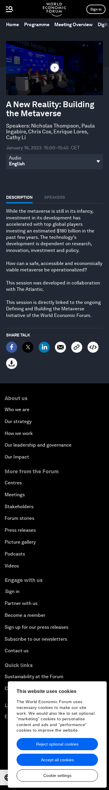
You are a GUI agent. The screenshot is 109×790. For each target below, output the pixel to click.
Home (12, 24)
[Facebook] (11, 347)
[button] (54, 67)
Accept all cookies (57, 759)
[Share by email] (60, 347)
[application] (54, 68)
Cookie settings (57, 775)
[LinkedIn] (44, 347)
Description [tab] (19, 197)
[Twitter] (27, 347)
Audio (15, 158)
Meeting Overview (73, 24)
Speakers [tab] (54, 197)
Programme (36, 24)
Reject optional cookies (57, 744)
